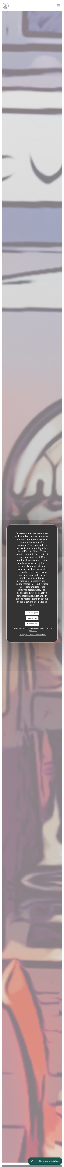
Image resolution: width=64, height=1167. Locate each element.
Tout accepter (32, 613)
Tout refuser (32, 618)
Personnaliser (32, 624)
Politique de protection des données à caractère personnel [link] (33, 629)
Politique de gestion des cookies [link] (32, 634)
